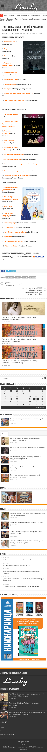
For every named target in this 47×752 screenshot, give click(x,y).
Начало (2, 19)
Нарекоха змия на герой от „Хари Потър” (14, 283)
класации (9, 277)
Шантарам (7, 89)
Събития (40, 33)
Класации (22, 33)
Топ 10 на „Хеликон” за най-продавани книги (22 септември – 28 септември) (20, 362)
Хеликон (33, 277)
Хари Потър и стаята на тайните (15, 232)
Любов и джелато (10, 84)
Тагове (12, 434)
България (10, 19)
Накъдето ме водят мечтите (13, 241)
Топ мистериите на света (12, 159)
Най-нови (5, 434)
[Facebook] (24, 744)
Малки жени (8, 206)
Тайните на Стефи (11, 246)
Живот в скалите (10, 42)
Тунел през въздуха (11, 79)
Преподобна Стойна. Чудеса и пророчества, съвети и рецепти (10, 124)
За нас (2, 727)
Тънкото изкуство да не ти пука (15, 171)
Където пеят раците (11, 49)
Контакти (3, 731)
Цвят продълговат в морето (15, 100)
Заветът (7, 56)
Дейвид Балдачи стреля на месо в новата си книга (26, 522)
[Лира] (25, 5)
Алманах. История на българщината (17, 175)
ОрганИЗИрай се (10, 227)
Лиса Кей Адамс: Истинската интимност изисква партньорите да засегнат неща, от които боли (32, 290)
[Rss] (22, 744)
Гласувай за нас (23, 742)
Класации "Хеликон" (31, 33)
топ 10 (25, 277)
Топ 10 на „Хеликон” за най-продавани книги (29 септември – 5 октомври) (20, 340)
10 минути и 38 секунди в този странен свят (19, 93)
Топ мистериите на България (14, 154)
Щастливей (8, 237)
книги (18, 277)
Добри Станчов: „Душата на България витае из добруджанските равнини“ (27, 713)
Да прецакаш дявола (11, 114)
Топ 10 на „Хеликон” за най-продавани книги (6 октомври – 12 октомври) (19, 319)
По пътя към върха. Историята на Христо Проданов (22, 164)
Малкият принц (9, 223)
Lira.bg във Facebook (7, 734)
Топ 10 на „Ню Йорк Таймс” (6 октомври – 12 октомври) (27, 447)
